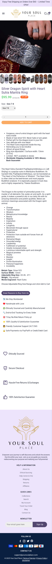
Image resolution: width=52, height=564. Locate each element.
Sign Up (40, 524)
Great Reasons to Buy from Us (16, 293)
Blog (26, 509)
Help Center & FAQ (26, 476)
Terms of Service (29, 558)
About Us (26, 469)
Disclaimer (26, 560)
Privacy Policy (41, 558)
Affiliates (26, 486)
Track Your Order (26, 506)
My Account (26, 503)
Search (26, 499)
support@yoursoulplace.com (26, 555)
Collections (26, 496)
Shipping (26, 479)
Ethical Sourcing (26, 473)
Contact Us (26, 513)
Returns (26, 483)
